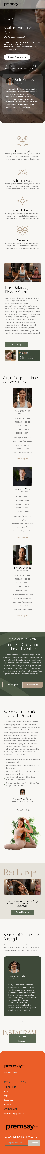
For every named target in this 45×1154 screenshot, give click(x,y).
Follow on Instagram (22, 1038)
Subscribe (34, 1143)
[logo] (12, 4)
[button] (22, 887)
